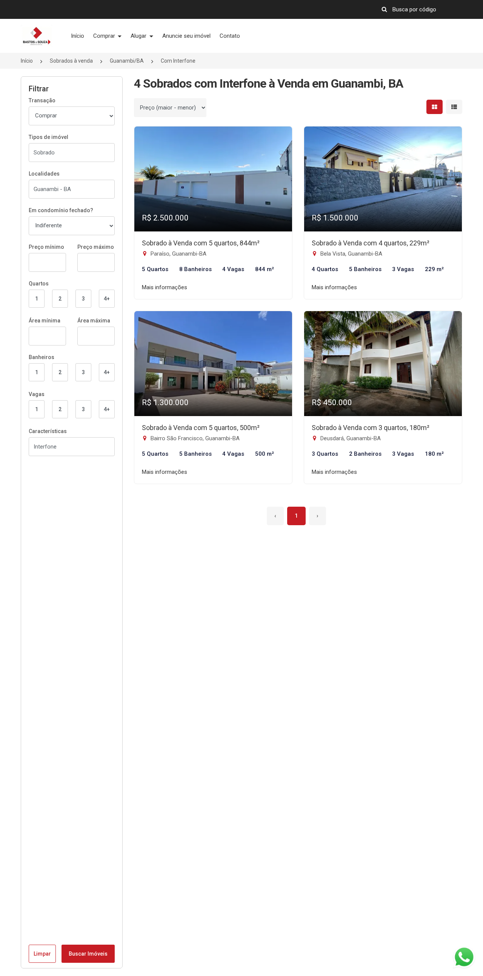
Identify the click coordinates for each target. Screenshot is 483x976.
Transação (42, 100)
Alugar (139, 35)
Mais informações (164, 287)
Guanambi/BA (127, 61)
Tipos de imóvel (48, 137)
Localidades (44, 174)
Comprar (105, 35)
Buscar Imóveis (88, 954)
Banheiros (41, 357)
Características (48, 431)
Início (77, 35)
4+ (107, 299)
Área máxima (93, 321)
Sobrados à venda (71, 61)
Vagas (37, 394)
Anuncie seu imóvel (186, 35)
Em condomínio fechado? (61, 210)
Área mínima (44, 321)
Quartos (39, 284)
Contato (230, 35)
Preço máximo (95, 247)
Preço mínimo (46, 247)
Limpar (42, 954)
